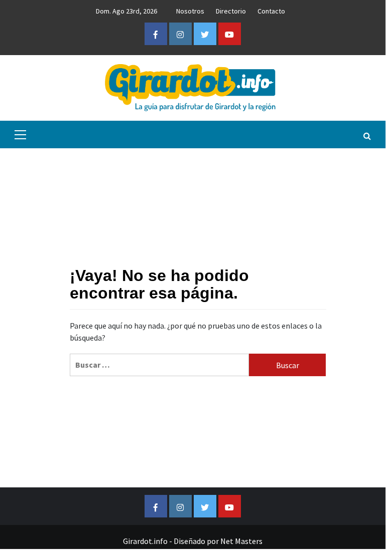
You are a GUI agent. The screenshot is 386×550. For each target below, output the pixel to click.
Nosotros (190, 11)
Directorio (231, 11)
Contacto (271, 11)
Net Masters (241, 541)
